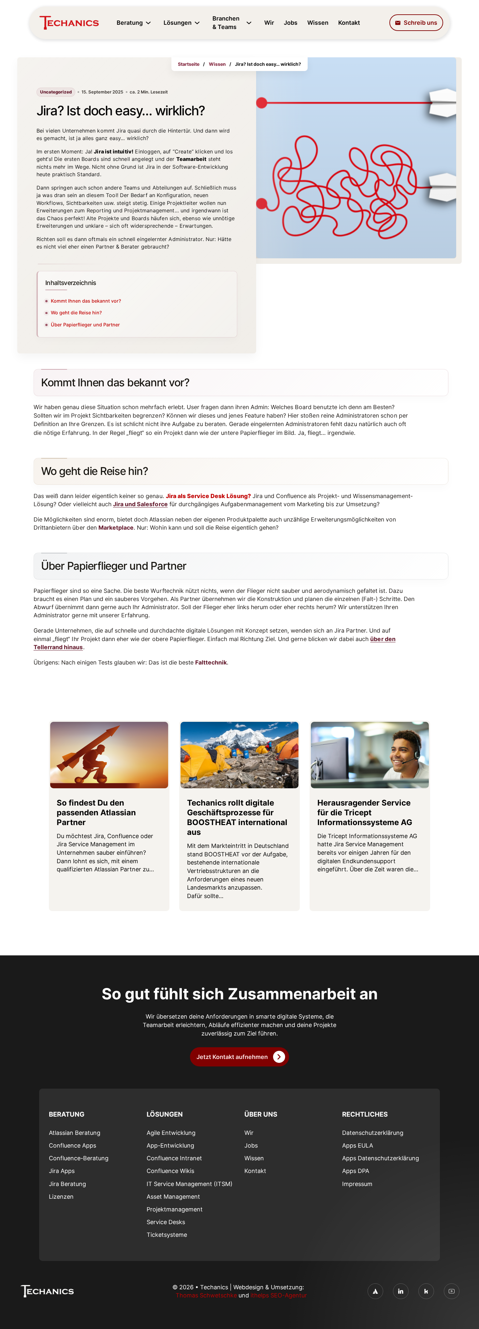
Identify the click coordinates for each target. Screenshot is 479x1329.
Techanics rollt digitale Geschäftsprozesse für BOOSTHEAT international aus (237, 817)
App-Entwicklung (170, 1145)
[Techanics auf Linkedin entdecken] (401, 1291)
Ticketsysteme (167, 1234)
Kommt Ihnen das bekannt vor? (86, 301)
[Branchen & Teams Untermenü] (249, 23)
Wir (269, 22)
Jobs (291, 22)
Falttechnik (211, 662)
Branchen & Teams (226, 22)
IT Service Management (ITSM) (190, 1183)
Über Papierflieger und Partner (85, 324)
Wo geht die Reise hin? (76, 312)
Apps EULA (357, 1145)
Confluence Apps (72, 1145)
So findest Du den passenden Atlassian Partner (96, 812)
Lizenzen (61, 1196)
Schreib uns (420, 22)
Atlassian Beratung (74, 1132)
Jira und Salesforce (140, 504)
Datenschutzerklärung (372, 1132)
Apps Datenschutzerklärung (380, 1158)
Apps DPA (355, 1170)
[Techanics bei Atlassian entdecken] (375, 1291)
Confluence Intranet (174, 1158)
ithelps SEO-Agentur (279, 1295)
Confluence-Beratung (79, 1158)
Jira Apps (62, 1170)
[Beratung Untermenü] (148, 23)
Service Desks (166, 1222)
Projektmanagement (175, 1209)
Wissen (317, 22)
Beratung (130, 22)
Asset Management (173, 1196)
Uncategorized (56, 91)
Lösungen (178, 22)
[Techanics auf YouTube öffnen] (451, 1291)
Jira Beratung (67, 1183)
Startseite (188, 64)
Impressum (357, 1183)
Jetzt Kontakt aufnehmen (232, 1056)
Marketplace (116, 527)
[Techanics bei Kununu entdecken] (426, 1291)
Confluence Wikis (170, 1170)
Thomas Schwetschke (206, 1295)
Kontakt (349, 22)
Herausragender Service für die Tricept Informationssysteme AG (364, 812)
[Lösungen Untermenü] (197, 23)
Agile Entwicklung (171, 1132)
